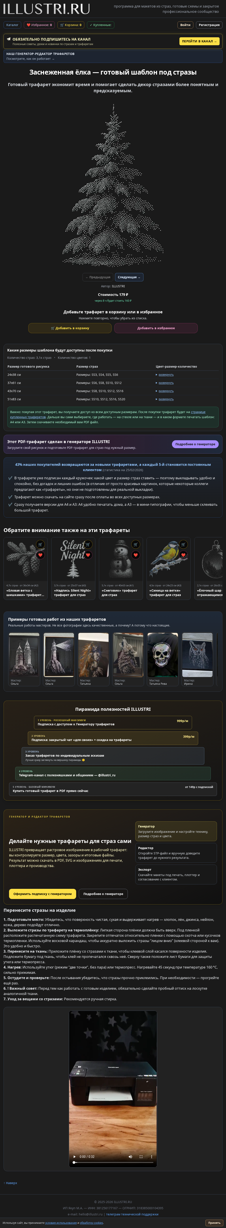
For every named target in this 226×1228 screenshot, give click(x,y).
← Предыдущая (97, 277)
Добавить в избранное (156, 328)
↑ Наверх (10, 1183)
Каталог (12, 25)
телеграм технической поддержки (132, 1214)
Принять (214, 1223)
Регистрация (209, 25)
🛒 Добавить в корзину (70, 328)
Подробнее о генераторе (103, 894)
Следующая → (129, 277)
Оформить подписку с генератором (42, 894)
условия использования (61, 1223)
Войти (185, 25)
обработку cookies (91, 1223)
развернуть (166, 374)
